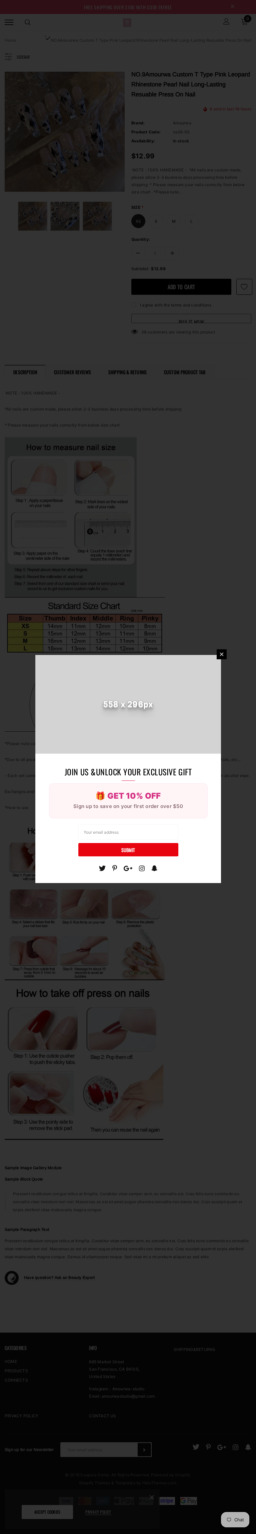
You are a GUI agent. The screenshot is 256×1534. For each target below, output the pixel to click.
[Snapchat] (154, 868)
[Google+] (128, 868)
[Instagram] (142, 868)
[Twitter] (102, 868)
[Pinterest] (114, 868)
